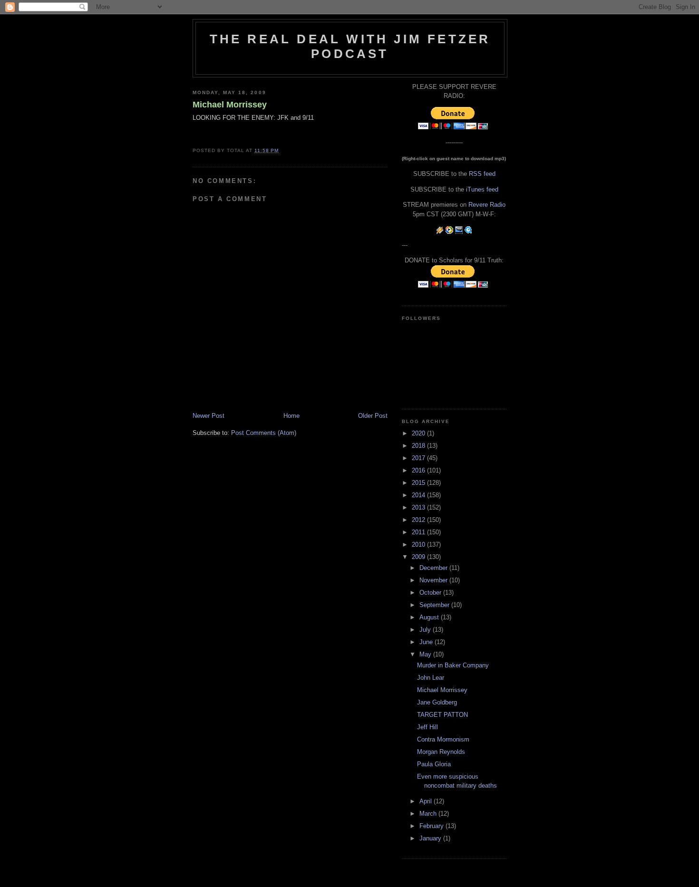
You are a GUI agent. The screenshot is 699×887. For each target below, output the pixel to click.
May (426, 654)
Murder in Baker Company (453, 665)
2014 (419, 495)
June (427, 642)
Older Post (373, 415)
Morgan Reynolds (441, 751)
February (432, 825)
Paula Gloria (434, 764)
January (431, 838)
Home (291, 415)
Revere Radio (486, 204)
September (435, 604)
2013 (419, 507)
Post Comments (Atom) (263, 432)
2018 (419, 445)
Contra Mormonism (443, 739)
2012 (419, 519)
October (431, 592)
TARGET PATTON (442, 714)
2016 (419, 470)
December (434, 567)
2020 (419, 433)
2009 (419, 556)
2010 (419, 544)
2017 (419, 458)
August (430, 617)
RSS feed (482, 173)
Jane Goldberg (437, 702)
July (426, 629)
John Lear (430, 677)
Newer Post (208, 415)
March (428, 813)
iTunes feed (482, 189)
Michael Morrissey (230, 104)
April (426, 801)
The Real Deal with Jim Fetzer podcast (350, 46)
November (434, 580)
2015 (419, 482)
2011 (419, 532)
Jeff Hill (427, 727)
